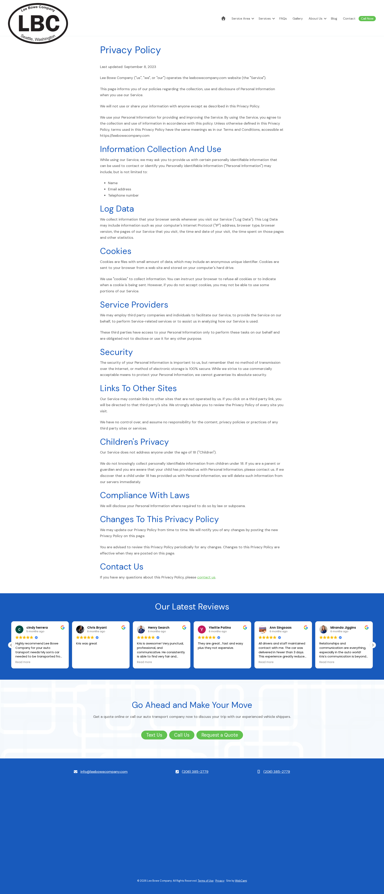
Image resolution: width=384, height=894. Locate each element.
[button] (253, 18)
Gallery (298, 18)
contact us (206, 577)
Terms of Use (206, 880)
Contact (349, 18)
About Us (315, 18)
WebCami (241, 880)
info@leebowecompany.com (104, 771)
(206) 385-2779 (195, 771)
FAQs (283, 18)
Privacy (219, 880)
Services (265, 18)
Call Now (367, 18)
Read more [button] (22, 662)
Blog (334, 18)
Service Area (241, 18)
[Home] (223, 18)
